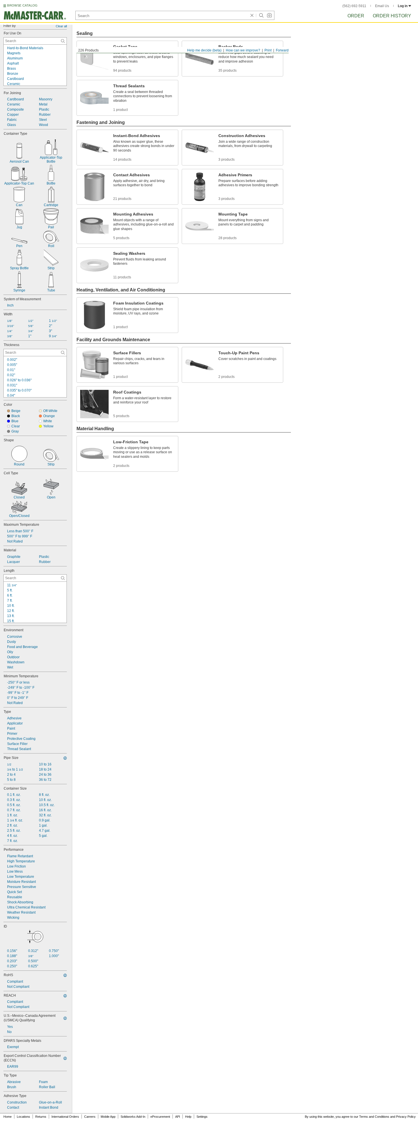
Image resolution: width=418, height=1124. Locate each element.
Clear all (61, 26)
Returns (40, 1116)
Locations (23, 1116)
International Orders (65, 1116)
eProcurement (160, 1116)
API (177, 1116)
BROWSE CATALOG (22, 5)
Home (7, 1116)
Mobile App (108, 1116)
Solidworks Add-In (133, 1116)
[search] (63, 41)
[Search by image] (269, 15)
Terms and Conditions (374, 1116)
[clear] (252, 15)
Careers (90, 1116)
